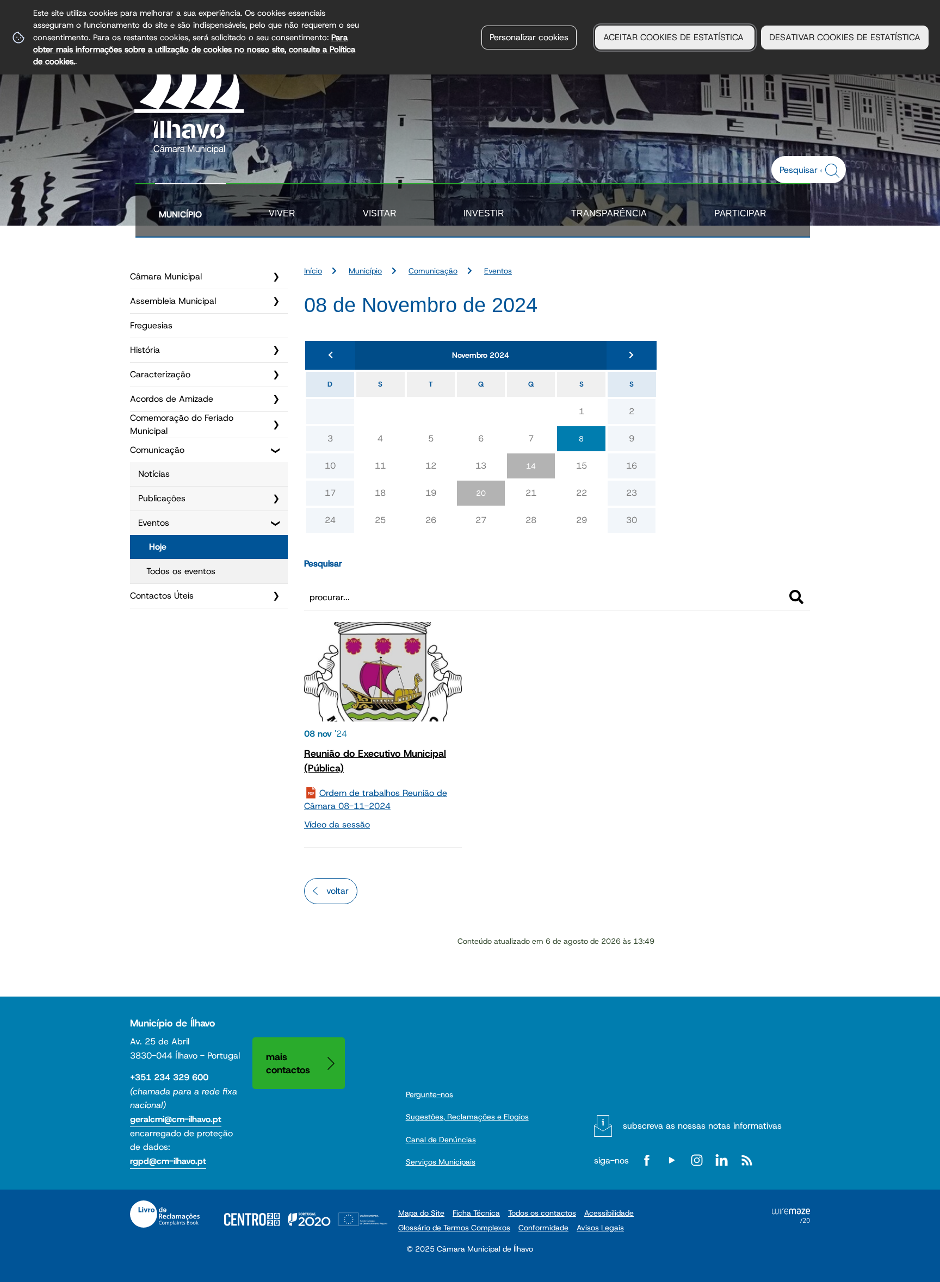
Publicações (161, 498)
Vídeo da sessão (337, 824)
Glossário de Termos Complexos (454, 1228)
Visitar (380, 213)
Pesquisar (323, 563)
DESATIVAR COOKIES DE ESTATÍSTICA (844, 37)
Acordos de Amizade (171, 398)
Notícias (154, 474)
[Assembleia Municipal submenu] (276, 301)
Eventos (153, 522)
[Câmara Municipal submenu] (276, 277)
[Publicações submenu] (276, 499)
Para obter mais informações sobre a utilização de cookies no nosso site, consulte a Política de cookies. (194, 49)
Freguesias (151, 325)
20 (481, 493)
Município (180, 214)
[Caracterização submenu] (276, 375)
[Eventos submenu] (276, 523)
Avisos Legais (600, 1228)
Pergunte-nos (429, 1094)
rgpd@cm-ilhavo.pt (168, 1161)
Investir (483, 213)
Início (313, 270)
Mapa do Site (421, 1213)
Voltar (337, 891)
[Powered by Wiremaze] (791, 1220)
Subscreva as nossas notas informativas (702, 1125)
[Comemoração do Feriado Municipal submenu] (276, 425)
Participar (740, 213)
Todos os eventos (180, 571)
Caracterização (160, 374)
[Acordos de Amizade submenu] (276, 399)
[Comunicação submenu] (276, 450)
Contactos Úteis (162, 595)
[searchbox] (802, 169)
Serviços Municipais (440, 1162)
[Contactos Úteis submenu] (276, 596)
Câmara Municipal (166, 276)
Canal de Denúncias (441, 1139)
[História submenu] (276, 350)
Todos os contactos (542, 1213)
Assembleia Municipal (173, 301)
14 (531, 466)
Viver (282, 213)
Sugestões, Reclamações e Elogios (467, 1117)
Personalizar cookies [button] (529, 37)
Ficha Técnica (476, 1213)
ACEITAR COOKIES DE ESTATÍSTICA (674, 37)
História (145, 350)
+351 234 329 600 (169, 1077)
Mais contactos (288, 1063)
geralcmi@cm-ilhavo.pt (175, 1119)
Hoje (157, 546)
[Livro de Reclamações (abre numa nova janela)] (165, 1214)
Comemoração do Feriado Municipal (181, 424)
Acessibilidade (609, 1213)
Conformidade (543, 1228)
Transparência (609, 213)
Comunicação (157, 450)
